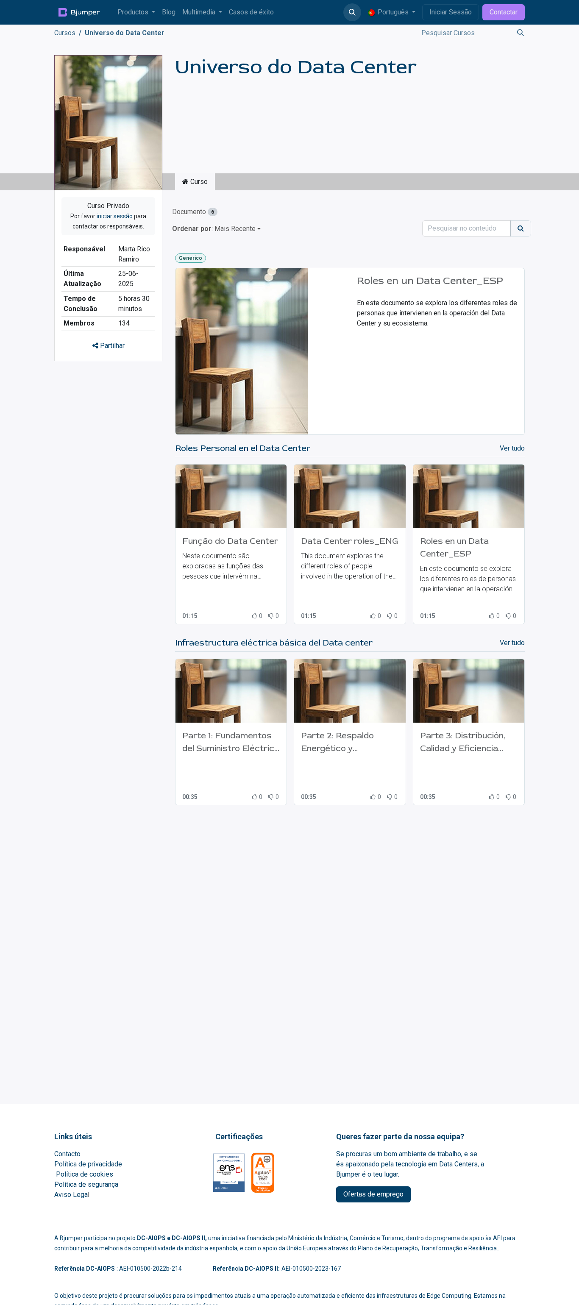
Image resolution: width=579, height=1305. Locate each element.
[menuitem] (136, 12)
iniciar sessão (115, 216)
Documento (193, 212)
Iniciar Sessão (450, 12)
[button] (352, 12)
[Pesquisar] (520, 228)
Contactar (504, 12)
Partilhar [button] (111, 346)
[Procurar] (518, 33)
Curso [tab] (198, 182)
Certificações (239, 1136)
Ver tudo (512, 448)
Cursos (64, 33)
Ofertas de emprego (373, 1194)
